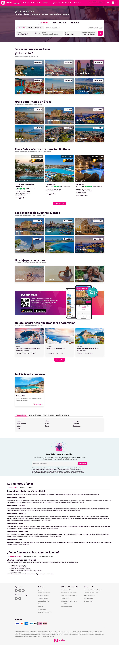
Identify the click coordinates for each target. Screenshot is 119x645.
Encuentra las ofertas (46, 556)
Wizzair (47, 423)
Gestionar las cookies (43, 601)
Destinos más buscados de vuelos (93, 590)
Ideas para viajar (88, 601)
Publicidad (40, 606)
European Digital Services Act (69, 601)
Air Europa (76, 421)
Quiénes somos (42, 590)
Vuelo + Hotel (13, 487)
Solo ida (30, 27)
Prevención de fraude (66, 606)
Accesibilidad (64, 604)
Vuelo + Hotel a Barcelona (44, 520)
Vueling (19, 426)
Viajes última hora (88, 598)
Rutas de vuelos (49, 415)
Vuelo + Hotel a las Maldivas (52, 536)
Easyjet (47, 426)
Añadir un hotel (93, 28)
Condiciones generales (44, 592)
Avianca (47, 421)
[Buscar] (100, 33)
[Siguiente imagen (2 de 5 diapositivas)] (41, 168)
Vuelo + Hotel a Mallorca (73, 510)
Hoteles (22, 487)
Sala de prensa (42, 609)
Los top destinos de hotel (91, 592)
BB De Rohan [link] (80, 184)
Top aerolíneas (21, 415)
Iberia (18, 428)
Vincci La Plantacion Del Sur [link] (25, 184)
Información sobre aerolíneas (69, 595)
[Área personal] (114, 3)
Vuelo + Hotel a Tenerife (77, 502)
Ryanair (19, 421)
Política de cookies (43, 598)
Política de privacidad (45, 472)
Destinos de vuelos (35, 415)
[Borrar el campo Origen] (36, 33)
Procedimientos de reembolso (69, 592)
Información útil (65, 598)
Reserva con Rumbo (15, 556)
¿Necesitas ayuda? (66, 590)
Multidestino (38, 27)
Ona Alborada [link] (50, 184)
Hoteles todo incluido (89, 595)
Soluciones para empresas (45, 612)
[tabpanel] (59, 425)
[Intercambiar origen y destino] (39, 33)
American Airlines (21, 423)
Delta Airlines (76, 426)
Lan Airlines (76, 423)
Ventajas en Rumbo (30, 556)
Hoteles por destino (62, 415)
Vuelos (30, 487)
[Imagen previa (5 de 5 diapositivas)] (17, 168)
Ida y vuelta (21, 27)
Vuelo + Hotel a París (23, 544)
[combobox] (27, 33)
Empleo (40, 604)
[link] (29, 68)
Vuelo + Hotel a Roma (52, 528)
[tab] (44, 23)
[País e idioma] (108, 3)
